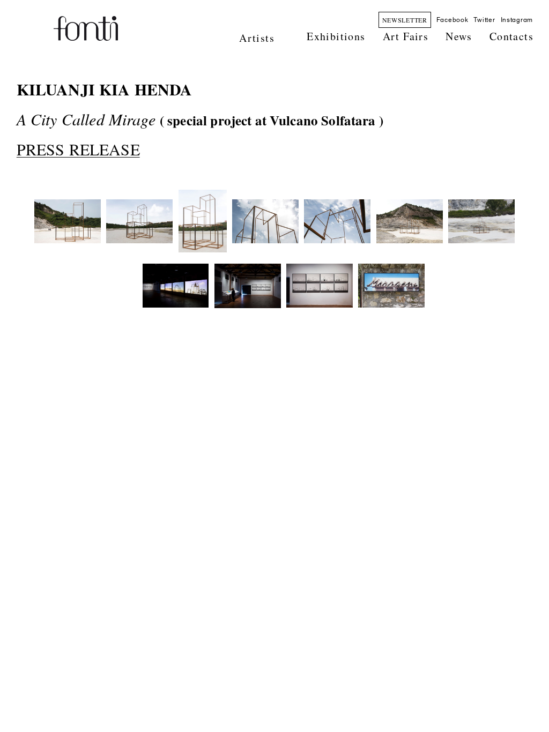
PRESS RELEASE (78, 149)
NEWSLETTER (404, 20)
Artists (256, 38)
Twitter (484, 20)
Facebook (452, 20)
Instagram (517, 20)
